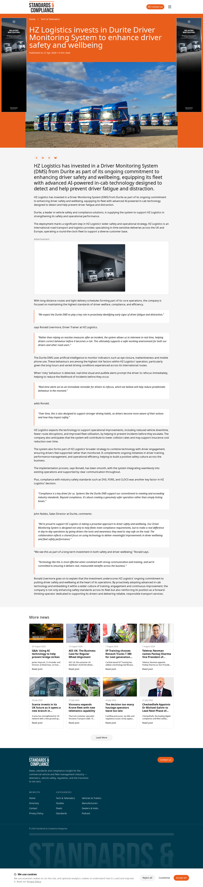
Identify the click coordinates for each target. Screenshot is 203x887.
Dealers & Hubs (90, 808)
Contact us (157, 6)
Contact (33, 808)
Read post (37, 668)
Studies (60, 803)
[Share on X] (36, 157)
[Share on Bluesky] (55, 157)
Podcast (86, 813)
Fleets (59, 808)
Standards (61, 813)
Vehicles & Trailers (91, 798)
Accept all (181, 877)
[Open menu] (170, 7)
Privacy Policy (34, 881)
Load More (101, 737)
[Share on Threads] (49, 157)
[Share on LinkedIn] (42, 157)
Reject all (147, 877)
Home (32, 19)
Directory (34, 803)
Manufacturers (90, 803)
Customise (164, 877)
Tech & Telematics (50, 19)
